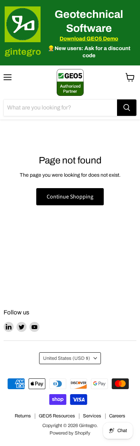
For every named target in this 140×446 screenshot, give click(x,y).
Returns (23, 415)
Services (92, 415)
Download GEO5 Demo (89, 38)
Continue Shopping (70, 197)
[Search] (126, 107)
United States (66, 358)
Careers (117, 415)
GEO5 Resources (57, 415)
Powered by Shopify (70, 433)
